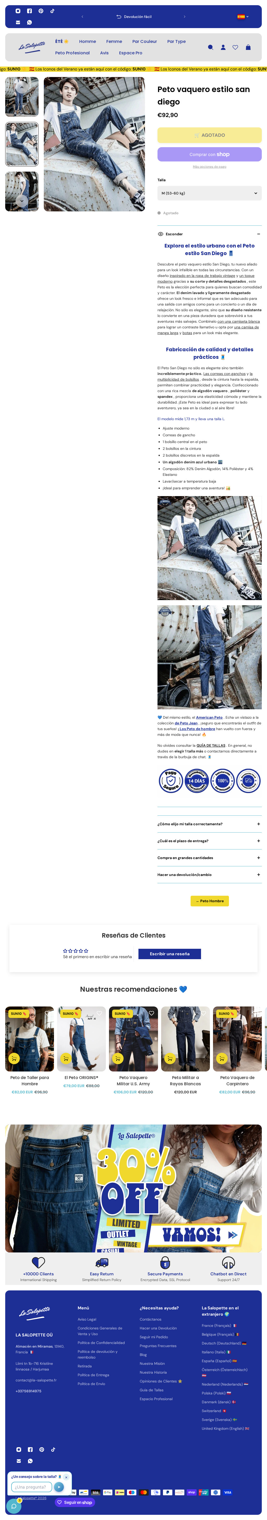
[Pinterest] (41, 11)
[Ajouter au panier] (14, 1058)
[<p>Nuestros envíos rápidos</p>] (133, 17)
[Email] (18, 22)
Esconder (174, 234)
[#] (133, 1188)
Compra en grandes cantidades (185, 857)
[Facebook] (29, 11)
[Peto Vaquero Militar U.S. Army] (133, 1038)
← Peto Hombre (210, 901)
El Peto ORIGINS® (81, 1077)
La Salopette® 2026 (31, 1498)
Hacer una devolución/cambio (184, 874)
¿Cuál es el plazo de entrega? (183, 841)
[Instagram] (18, 11)
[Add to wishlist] (47, 1013)
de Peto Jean (186, 723)
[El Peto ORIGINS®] (81, 1038)
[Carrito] (248, 47)
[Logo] (31, 47)
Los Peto (187, 728)
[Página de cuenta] (223, 47)
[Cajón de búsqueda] (210, 47)
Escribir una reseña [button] (170, 954)
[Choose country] (243, 17)
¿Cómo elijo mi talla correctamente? (190, 824)
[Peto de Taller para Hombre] (29, 1038)
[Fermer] (82, 1387)
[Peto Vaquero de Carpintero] (237, 1038)
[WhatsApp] (29, 22)
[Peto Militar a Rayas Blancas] (185, 1038)
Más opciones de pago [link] (209, 167)
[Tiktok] (52, 11)
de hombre (205, 728)
